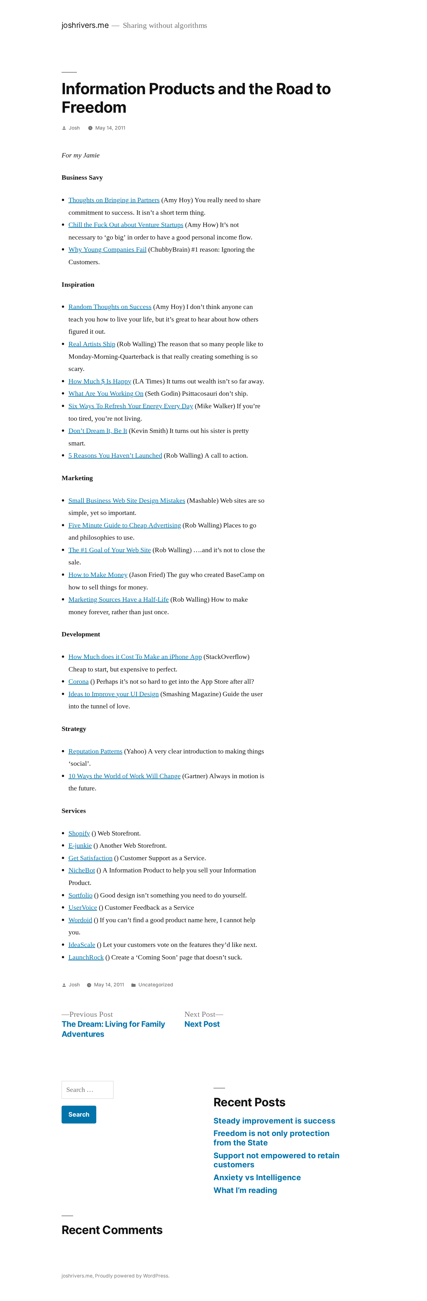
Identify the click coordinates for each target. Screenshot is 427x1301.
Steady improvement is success (274, 1120)
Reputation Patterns (95, 751)
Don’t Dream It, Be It (97, 430)
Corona (78, 681)
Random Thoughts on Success (110, 306)
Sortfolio (80, 895)
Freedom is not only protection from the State (271, 1138)
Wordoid (80, 920)
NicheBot (81, 870)
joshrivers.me (85, 25)
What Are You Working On (105, 393)
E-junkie (80, 845)
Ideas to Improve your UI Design (113, 694)
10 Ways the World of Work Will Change (124, 776)
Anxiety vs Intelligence (257, 1177)
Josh (74, 128)
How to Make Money (98, 574)
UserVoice (82, 907)
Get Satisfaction (90, 858)
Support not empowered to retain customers (276, 1160)
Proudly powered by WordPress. (132, 1276)
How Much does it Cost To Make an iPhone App (135, 656)
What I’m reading (245, 1190)
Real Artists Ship (91, 344)
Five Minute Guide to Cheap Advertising (124, 525)
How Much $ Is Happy (99, 381)
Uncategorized (155, 985)
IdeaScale (81, 944)
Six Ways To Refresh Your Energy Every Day (130, 406)
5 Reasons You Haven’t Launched (115, 455)
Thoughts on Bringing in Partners (114, 200)
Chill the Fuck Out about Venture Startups (125, 224)
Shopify (79, 833)
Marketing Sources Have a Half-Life (118, 599)
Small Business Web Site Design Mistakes (126, 500)
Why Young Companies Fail (107, 249)
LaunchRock (86, 957)
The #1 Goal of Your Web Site (109, 550)
